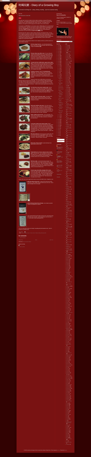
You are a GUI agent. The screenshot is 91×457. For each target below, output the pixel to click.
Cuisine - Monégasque (68, 189)
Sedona (67, 382)
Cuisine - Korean (69, 175)
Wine (67, 437)
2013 (59, 64)
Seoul (67, 383)
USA (67, 426)
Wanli (67, 433)
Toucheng (67, 414)
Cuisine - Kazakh (69, 173)
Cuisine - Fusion (69, 136)
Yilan (67, 440)
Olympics (67, 346)
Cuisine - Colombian (68, 126)
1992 (59, 135)
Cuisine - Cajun (68, 115)
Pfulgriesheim (68, 354)
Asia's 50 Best (68, 51)
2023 (59, 49)
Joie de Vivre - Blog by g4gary (59, 161)
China (67, 91)
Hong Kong (68, 286)
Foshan (67, 264)
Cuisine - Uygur (68, 239)
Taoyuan (67, 406)
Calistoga (67, 82)
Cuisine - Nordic (69, 196)
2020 (59, 54)
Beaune (67, 69)
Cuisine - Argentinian (68, 104)
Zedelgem (68, 444)
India (67, 291)
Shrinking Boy (68, 388)
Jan (59, 117)
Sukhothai (68, 397)
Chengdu (67, 89)
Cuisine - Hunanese (68, 159)
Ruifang (67, 371)
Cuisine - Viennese (67, 246)
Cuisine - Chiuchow (67, 124)
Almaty (67, 45)
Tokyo (67, 411)
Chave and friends (59, 148)
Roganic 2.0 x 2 (59, 162)
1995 (59, 132)
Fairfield (67, 263)
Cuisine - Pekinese (67, 201)
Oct (59, 68)
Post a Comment (23, 237)
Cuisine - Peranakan (68, 204)
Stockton (67, 394)
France (67, 265)
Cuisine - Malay (68, 181)
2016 (59, 59)
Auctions (67, 55)
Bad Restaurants (69, 58)
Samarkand (68, 375)
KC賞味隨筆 (59, 156)
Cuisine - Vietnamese (68, 248)
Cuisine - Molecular (67, 186)
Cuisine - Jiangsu (69, 171)
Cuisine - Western (69, 250)
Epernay (67, 262)
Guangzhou (68, 275)
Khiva (67, 301)
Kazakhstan (68, 297)
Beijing (67, 72)
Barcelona (68, 67)
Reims (67, 361)
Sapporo (67, 379)
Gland (67, 270)
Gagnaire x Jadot (60, 96)
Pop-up (67, 357)
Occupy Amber (68, 344)
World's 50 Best (68, 438)
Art (66, 50)
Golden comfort (61, 98)
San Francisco (68, 377)
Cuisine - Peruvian (69, 205)
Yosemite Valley (68, 442)
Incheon (67, 289)
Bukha (67, 79)
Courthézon (68, 96)
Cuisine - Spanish (69, 227)
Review (67, 362)
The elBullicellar (60, 110)
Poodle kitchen (60, 87)
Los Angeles (68, 319)
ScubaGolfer (59, 174)
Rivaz (67, 367)
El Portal (67, 260)
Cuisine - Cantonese (68, 118)
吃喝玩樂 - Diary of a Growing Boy (39, 5)
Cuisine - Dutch (68, 128)
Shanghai (67, 385)
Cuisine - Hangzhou (68, 148)
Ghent (67, 269)
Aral (67, 49)
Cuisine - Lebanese (68, 178)
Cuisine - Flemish (69, 132)
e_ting (58, 169)
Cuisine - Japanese (67, 169)
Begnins (67, 71)
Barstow (67, 68)
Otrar (67, 350)
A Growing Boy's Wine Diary (60, 147)
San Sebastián (68, 378)
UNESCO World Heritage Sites (68, 422)
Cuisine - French (69, 134)
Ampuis (67, 46)
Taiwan (67, 404)
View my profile (22, 246)
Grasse (67, 274)
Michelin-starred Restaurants (69, 329)
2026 (59, 45)
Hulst (67, 287)
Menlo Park (68, 325)
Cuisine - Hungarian (68, 161)
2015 (59, 61)
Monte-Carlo (68, 335)
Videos (67, 431)
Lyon (67, 322)
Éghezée (67, 259)
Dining (67, 254)
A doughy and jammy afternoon (60, 105)
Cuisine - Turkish (69, 237)
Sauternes (68, 380)
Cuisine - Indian (68, 162)
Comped (67, 94)
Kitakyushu (68, 303)
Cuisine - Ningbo (69, 194)
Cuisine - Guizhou (69, 143)
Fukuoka (67, 267)
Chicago (67, 90)
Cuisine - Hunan (69, 156)
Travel (67, 418)
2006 (59, 128)
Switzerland (68, 398)
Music (67, 336)
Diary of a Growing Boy (61, 15)
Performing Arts (68, 352)
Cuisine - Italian (68, 166)
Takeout (67, 405)
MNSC (67, 330)
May (59, 75)
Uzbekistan (68, 427)
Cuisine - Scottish (69, 213)
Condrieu (67, 95)
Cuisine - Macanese (68, 180)
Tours (67, 415)
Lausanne (68, 314)
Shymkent (68, 389)
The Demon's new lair (24, 15)
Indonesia (67, 292)
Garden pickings (60, 91)
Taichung (67, 399)
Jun (59, 74)
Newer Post (21, 239)
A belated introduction (60, 102)
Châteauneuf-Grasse (68, 87)
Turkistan (67, 419)
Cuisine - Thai (68, 235)
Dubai (67, 257)
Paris (67, 351)
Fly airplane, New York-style (60, 83)
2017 (59, 58)
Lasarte (67, 311)
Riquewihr (68, 366)
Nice (67, 341)
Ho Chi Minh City (69, 281)
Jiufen (67, 294)
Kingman (67, 302)
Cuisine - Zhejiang (69, 252)
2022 (59, 51)
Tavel (67, 409)
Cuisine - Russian (69, 211)
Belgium (67, 73)
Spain (67, 392)
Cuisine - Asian (68, 105)
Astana (67, 53)
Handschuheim (68, 276)
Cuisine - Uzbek (68, 241)
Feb (59, 116)
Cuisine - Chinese (69, 121)
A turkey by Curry (60, 79)
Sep (59, 69)
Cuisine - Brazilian (69, 111)
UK (66, 420)
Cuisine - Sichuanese (68, 224)
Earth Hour (68, 258)
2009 (59, 123)
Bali (66, 64)
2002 (59, 129)
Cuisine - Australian (68, 107)
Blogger (65, 450)
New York (67, 340)
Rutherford (68, 372)
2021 (59, 52)
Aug (59, 71)
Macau (67, 323)
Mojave (67, 331)
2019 (59, 55)
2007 (59, 126)
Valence (67, 428)
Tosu (67, 413)
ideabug (58, 450)
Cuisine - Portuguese (68, 210)
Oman (67, 347)
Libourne (67, 315)
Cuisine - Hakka (68, 145)
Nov (59, 66)
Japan (67, 293)
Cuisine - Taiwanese (68, 232)
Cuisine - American (67, 100)
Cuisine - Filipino (69, 130)
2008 (59, 125)
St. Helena (68, 393)
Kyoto (67, 307)
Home (36, 239)
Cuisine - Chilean (69, 119)
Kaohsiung (68, 296)
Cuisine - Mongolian (68, 191)
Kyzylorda (67, 308)
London (67, 318)
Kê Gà (67, 298)
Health (67, 279)
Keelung (67, 299)
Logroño (67, 317)
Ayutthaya (68, 57)
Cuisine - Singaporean (68, 226)
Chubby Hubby (59, 151)
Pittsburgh (68, 356)
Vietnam (67, 432)
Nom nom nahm (60, 100)
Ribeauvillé (68, 363)
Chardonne (68, 83)
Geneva (67, 268)
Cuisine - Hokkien (69, 149)
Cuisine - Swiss (68, 229)
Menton (67, 327)
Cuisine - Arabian (69, 101)
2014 (59, 62)
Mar (59, 114)
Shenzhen (68, 387)
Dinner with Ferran (60, 113)
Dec (59, 65)
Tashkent (67, 408)
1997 (59, 131)
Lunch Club (68, 320)
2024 (59, 48)
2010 (59, 122)
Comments (60, 141)
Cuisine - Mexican (69, 183)
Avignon (67, 56)
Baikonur (67, 62)
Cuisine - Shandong (68, 219)
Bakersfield (68, 63)
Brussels (67, 78)
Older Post (51, 239)
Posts (59, 139)
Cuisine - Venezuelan (68, 244)
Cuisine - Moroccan (68, 193)
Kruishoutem (68, 306)
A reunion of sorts (60, 81)
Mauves (67, 324)
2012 (59, 119)
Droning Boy (68, 255)
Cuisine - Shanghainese (68, 221)
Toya (67, 416)
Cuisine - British (68, 113)
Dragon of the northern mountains (60, 93)
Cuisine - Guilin (68, 141)
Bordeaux (67, 76)
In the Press (68, 288)
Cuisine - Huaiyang (67, 154)
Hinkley (67, 280)
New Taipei (68, 339)
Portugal (67, 358)
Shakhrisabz (68, 384)
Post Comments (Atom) (27, 241)
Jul (59, 72)
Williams (67, 436)
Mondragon (68, 334)
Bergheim (67, 74)
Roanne (67, 368)
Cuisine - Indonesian (68, 165)
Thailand (67, 410)
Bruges (67, 77)
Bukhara (67, 81)
